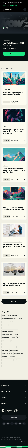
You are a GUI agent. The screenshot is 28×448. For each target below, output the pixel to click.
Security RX (12, 356)
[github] (16, 423)
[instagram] (24, 423)
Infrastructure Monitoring (8, 347)
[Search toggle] (20, 9)
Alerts (3, 321)
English (24, 442)
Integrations (17, 359)
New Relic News (18, 362)
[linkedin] (4, 423)
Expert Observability (7, 362)
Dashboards (10, 321)
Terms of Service (5, 437)
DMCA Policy (13, 437)
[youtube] (8, 423)
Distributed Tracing (7, 343)
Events (16, 321)
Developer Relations (7, 359)
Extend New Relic (6, 366)
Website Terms (4, 439)
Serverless (4, 356)
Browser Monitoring (18, 353)
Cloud (3, 315)
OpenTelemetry (14, 340)
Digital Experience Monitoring (9, 328)
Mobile (16, 334)
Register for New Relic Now (10, 5)
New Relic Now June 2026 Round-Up (13, 44)
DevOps (13, 337)
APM (18, 347)
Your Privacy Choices (13, 439)
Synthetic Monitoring (7, 334)
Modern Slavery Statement (7, 442)
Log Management (5, 337)
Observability (7, 40)
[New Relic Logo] (6, 10)
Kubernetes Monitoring (7, 331)
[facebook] (20, 423)
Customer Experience (12, 315)
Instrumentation (14, 350)
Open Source (5, 350)
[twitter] (12, 423)
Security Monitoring (7, 353)
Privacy (18, 437)
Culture (20, 318)
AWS (18, 337)
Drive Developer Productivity (9, 318)
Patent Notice (17, 442)
